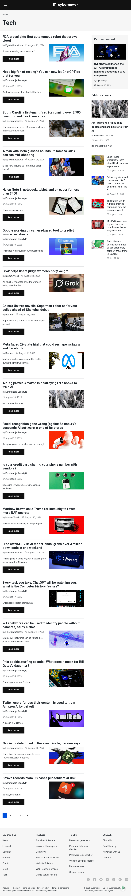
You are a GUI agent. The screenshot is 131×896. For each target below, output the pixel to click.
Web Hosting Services (47, 869)
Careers (107, 857)
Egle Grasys (101, 81)
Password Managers (46, 846)
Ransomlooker (76, 866)
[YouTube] (101, 879)
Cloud (5, 869)
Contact (16, 888)
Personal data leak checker (78, 848)
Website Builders (44, 863)
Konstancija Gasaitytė (16, 80)
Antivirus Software (45, 840)
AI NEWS (100, 57)
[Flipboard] (120, 879)
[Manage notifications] (122, 888)
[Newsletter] (126, 879)
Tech (5, 874)
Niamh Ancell (12, 276)
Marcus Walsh (12, 517)
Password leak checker (80, 855)
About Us (107, 840)
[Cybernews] (65, 5)
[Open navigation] (6, 5)
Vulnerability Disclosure (46, 891)
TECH (96, 115)
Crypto (6, 863)
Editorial (7, 846)
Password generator (79, 840)
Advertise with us (111, 852)
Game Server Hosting (46, 874)
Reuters (9, 314)
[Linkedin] (107, 879)
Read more (11, 59)
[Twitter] (88, 879)
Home (5, 15)
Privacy (6, 857)
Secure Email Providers (47, 857)
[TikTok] (114, 879)
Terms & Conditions (60, 888)
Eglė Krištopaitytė (14, 45)
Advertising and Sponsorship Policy (18, 891)
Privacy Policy (43, 888)
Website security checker (81, 860)
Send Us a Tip (109, 846)
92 (21, 815)
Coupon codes (76, 872)
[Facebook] (94, 879)
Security (7, 852)
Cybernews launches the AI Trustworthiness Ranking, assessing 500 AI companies (109, 69)
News (5, 840)
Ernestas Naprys (13, 552)
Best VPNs (41, 852)
